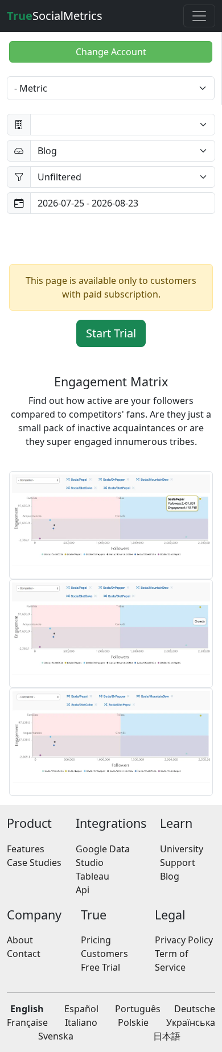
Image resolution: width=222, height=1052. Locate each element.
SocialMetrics (54, 15)
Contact (23, 953)
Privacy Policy (184, 940)
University (181, 849)
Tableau (92, 876)
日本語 (166, 1036)
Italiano (81, 1022)
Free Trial (100, 967)
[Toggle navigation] (199, 16)
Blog (169, 876)
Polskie (133, 1022)
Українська (190, 1022)
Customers (104, 953)
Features (25, 849)
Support (177, 862)
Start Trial (111, 333)
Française (27, 1022)
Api (82, 890)
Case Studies (34, 862)
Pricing (96, 940)
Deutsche (194, 1009)
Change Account (111, 52)
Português (138, 1009)
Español (81, 1009)
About (20, 940)
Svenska (55, 1036)
